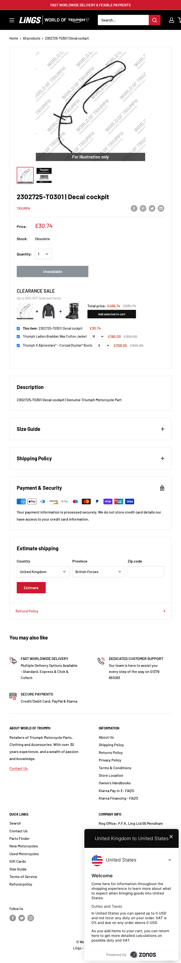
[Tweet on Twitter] (152, 208)
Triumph (23, 208)
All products (31, 38)
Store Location (111, 775)
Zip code (135, 561)
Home (13, 38)
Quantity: (24, 254)
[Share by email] (161, 208)
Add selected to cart (111, 314)
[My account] (171, 20)
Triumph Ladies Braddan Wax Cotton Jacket (55, 336)
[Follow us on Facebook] (12, 917)
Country (23, 561)
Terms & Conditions (115, 767)
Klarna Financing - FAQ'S (118, 798)
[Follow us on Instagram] (30, 917)
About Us (106, 737)
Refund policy (20, 884)
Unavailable (52, 271)
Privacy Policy (110, 760)
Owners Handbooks (115, 783)
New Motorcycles (23, 846)
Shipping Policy (111, 744)
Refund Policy (27, 611)
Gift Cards (17, 861)
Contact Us (18, 768)
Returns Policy (111, 752)
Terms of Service (23, 876)
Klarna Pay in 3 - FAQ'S (116, 790)
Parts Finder (19, 838)
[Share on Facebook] (134, 208)
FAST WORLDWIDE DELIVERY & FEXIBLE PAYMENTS (90, 5)
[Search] (154, 20)
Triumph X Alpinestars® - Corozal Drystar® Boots (57, 345)
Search (15, 823)
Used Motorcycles (24, 853)
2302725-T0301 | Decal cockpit (52, 328)
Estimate (31, 587)
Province (79, 561)
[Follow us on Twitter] (21, 917)
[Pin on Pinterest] (143, 208)
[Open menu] (11, 20)
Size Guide (18, 869)
